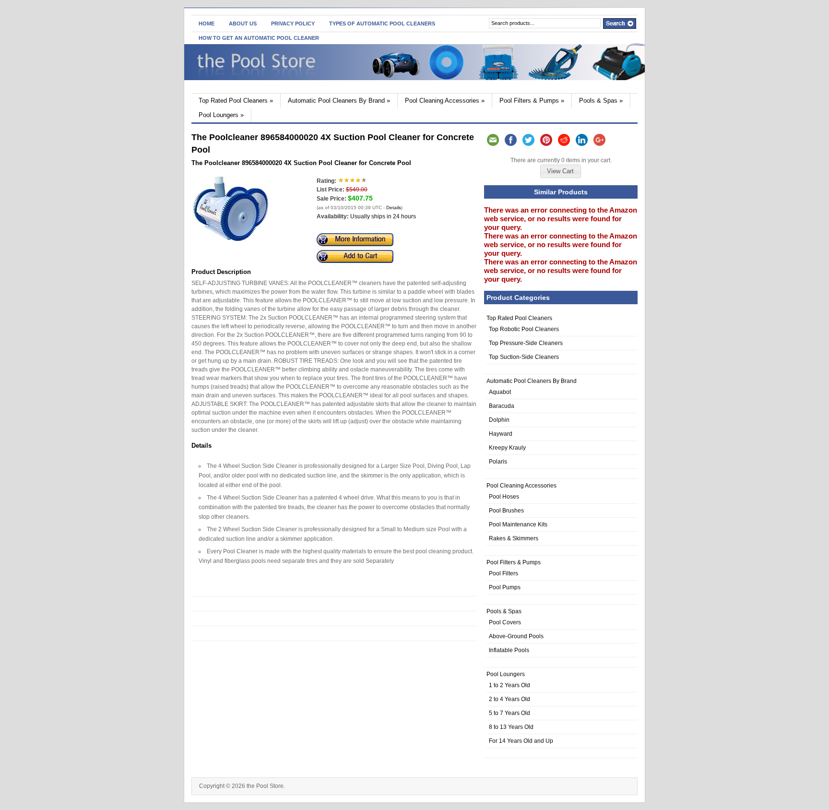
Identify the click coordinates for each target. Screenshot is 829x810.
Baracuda (501, 406)
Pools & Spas (601, 100)
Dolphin (499, 420)
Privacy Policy (293, 23)
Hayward (500, 433)
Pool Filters (503, 573)
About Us (243, 23)
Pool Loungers (221, 115)
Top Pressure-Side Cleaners (526, 343)
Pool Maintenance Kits (518, 524)
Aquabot (500, 392)
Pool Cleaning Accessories (445, 100)
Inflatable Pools (509, 650)
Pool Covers (505, 622)
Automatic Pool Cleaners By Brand (339, 100)
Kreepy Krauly (507, 447)
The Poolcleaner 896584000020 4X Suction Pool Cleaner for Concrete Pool (301, 163)
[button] (560, 171)
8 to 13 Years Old (511, 727)
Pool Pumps (505, 587)
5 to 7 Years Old (509, 713)
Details (393, 207)
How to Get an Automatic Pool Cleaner (259, 38)
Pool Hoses (504, 496)
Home (206, 23)
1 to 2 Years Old (509, 685)
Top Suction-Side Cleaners (524, 357)
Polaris (498, 461)
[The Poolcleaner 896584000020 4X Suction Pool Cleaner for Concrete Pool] (230, 240)
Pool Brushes (506, 510)
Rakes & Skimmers (513, 538)
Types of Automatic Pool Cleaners (382, 23)
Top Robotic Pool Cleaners (524, 329)
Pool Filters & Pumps (531, 100)
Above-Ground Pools (516, 636)
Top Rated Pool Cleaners (236, 100)
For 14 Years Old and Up (521, 741)
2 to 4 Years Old (509, 699)
